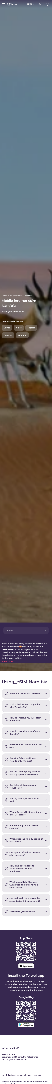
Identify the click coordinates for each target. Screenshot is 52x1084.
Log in (47, 4)
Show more (7, 661)
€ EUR (29, 4)
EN (40, 4)
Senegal (8, 335)
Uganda (22, 335)
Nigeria (31, 328)
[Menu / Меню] (3, 4)
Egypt (7, 328)
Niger (18, 328)
